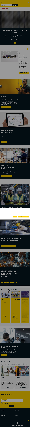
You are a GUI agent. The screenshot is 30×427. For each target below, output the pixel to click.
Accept (26, 216)
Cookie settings (21, 216)
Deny (15, 216)
